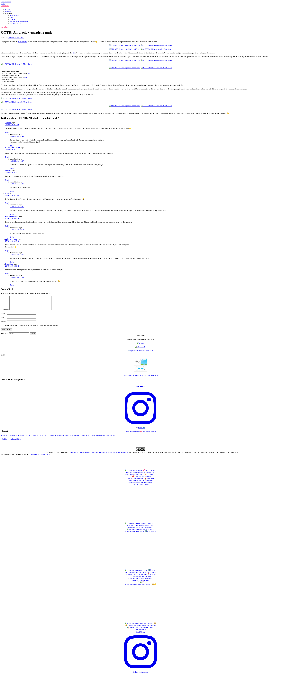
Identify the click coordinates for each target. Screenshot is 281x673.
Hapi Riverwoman (141, 375)
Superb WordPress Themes (40, 454)
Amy (7, 193)
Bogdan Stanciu (85, 435)
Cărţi (11, 17)
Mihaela (8, 170)
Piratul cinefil (43, 435)
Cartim (51, 435)
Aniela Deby (74, 435)
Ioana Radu (5, 6)
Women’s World (15, 23)
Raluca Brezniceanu (12, 148)
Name (3, 313)
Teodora (8, 123)
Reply (7, 132)
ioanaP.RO (4, 435)
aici (73, 53)
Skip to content (6, 2)
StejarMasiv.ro (153, 375)
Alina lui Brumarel (98, 435)
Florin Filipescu (128, 375)
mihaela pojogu (11, 239)
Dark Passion (59, 435)
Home (7, 9)
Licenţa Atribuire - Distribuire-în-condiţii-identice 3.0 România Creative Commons (99, 452)
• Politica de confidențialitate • (11, 439)
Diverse (12, 19)
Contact (8, 11)
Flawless (35, 435)
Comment (5, 309)
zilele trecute (22, 42)
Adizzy (66, 435)
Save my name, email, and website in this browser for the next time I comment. (31, 326)
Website (3, 321)
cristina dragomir (11, 216)
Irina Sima (9, 264)
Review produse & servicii (19, 21)
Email (3, 317)
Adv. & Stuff (14, 15)
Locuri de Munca (111, 435)
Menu (3, 4)
